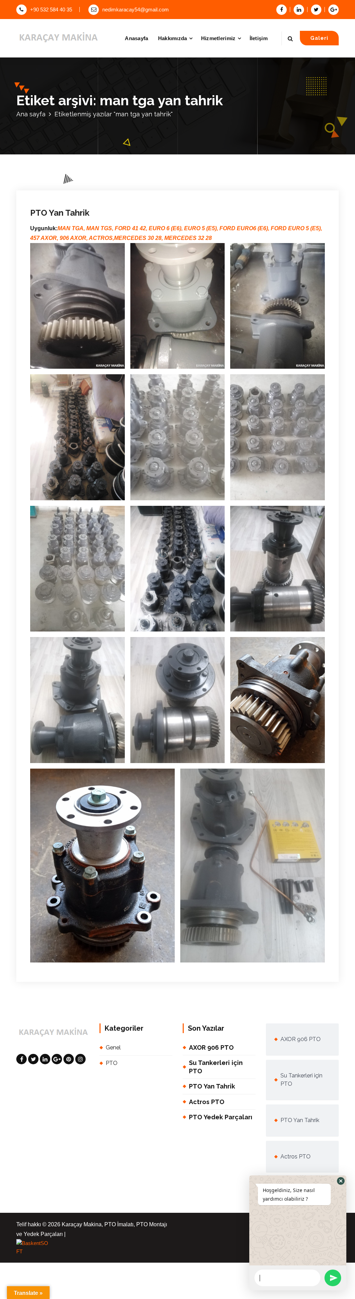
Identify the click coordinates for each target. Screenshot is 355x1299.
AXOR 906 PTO (211, 1047)
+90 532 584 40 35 (51, 9)
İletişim (259, 38)
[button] (341, 1181)
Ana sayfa (30, 114)
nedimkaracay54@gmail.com (135, 9)
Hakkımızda (172, 38)
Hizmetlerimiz (218, 38)
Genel (152, 103)
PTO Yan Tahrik (59, 213)
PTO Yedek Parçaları (220, 1117)
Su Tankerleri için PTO (216, 1066)
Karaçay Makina (113, 103)
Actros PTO (206, 1101)
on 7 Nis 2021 (66, 103)
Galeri (319, 38)
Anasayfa (136, 38)
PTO (166, 103)
